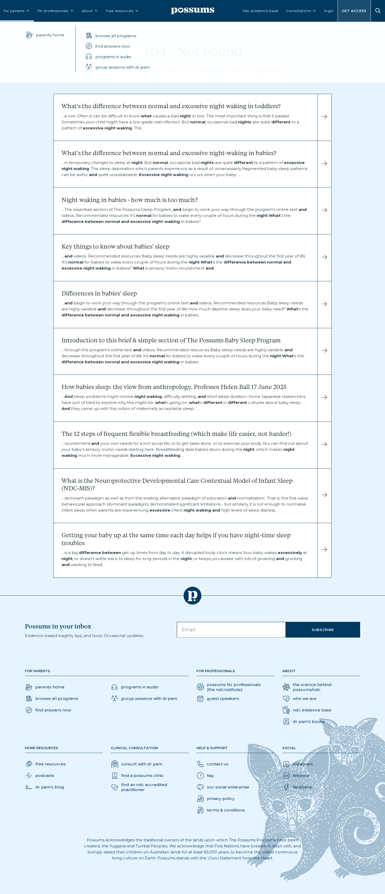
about (87, 11)
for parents (14, 11)
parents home (50, 34)
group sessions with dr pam (122, 66)
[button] (117, 46)
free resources (119, 11)
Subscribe (323, 630)
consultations (298, 11)
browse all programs (115, 35)
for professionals (53, 11)
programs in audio (113, 56)
